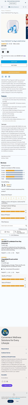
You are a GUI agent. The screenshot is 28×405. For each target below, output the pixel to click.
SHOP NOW (13, 3)
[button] (2, 7)
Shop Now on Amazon (14, 72)
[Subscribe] (26, 378)
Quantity (4, 49)
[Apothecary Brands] (14, 7)
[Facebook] (2, 76)
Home (2, 10)
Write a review (16, 43)
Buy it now (14, 65)
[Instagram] (5, 381)
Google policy (17, 398)
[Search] (24, 7)
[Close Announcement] (25, 2)
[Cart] (26, 7)
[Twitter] (6, 76)
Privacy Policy (11, 398)
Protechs (8, 10)
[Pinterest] (9, 76)
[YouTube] (7, 381)
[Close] (26, 393)
